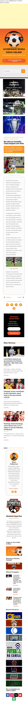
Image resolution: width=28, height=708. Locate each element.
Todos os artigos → (14, 488)
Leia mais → (7, 375)
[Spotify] (14, 699)
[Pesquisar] (23, 71)
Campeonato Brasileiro (11, 137)
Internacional (14, 139)
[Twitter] (12, 492)
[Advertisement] (14, 16)
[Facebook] (8, 695)
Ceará (22, 137)
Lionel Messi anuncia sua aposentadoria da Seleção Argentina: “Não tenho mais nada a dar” (17, 579)
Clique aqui (14, 92)
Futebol (6, 139)
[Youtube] (20, 695)
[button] (7, 304)
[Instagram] (15, 492)
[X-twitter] (16, 695)
